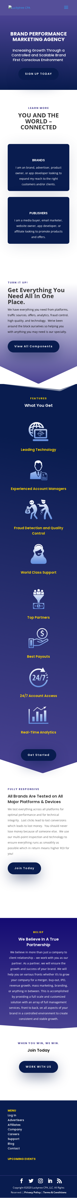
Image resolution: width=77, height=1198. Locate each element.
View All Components (33, 346)
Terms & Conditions (54, 1192)
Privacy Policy (32, 1192)
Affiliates (14, 1125)
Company (15, 1129)
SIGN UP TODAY (38, 74)
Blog (11, 1144)
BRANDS (38, 160)
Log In (12, 1115)
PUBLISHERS (38, 213)
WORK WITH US (38, 1067)
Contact (14, 1148)
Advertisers (16, 1120)
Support (13, 1139)
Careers (13, 1134)
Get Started (39, 755)
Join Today (24, 868)
